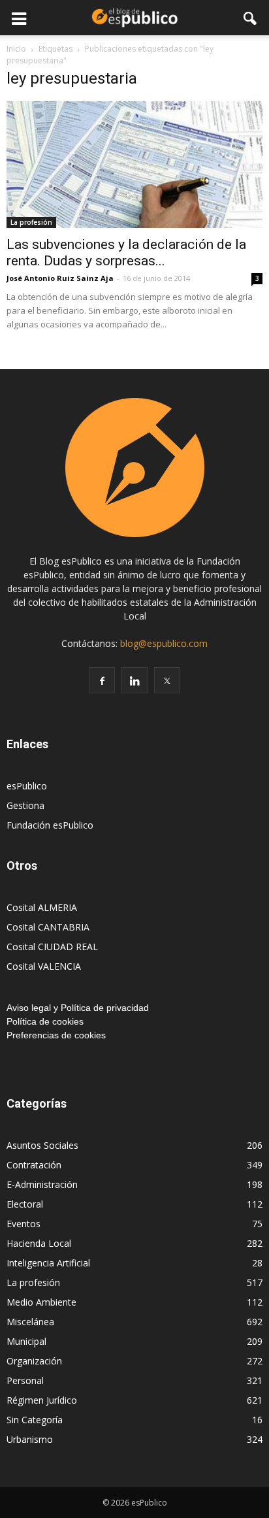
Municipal (26, 1341)
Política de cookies (45, 1021)
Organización (34, 1361)
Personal (25, 1380)
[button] (250, 17)
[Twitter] (167, 680)
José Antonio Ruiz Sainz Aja (60, 278)
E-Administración (42, 1184)
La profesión (31, 222)
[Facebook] (102, 680)
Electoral (25, 1204)
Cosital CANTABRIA (48, 927)
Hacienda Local (39, 1243)
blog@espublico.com (164, 643)
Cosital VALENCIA (44, 966)
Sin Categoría (35, 1419)
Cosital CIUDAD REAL (52, 946)
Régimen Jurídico (42, 1400)
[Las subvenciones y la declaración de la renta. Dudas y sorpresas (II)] (134, 164)
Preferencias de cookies (56, 1035)
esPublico (27, 786)
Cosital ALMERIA (42, 907)
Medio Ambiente (41, 1302)
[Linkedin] (134, 680)
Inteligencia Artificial (48, 1263)
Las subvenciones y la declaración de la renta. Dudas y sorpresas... (126, 253)
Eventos (23, 1223)
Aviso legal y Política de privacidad (78, 1007)
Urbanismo (30, 1439)
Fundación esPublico (50, 825)
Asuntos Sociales (42, 1145)
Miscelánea (30, 1321)
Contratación (34, 1165)
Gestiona (25, 805)
